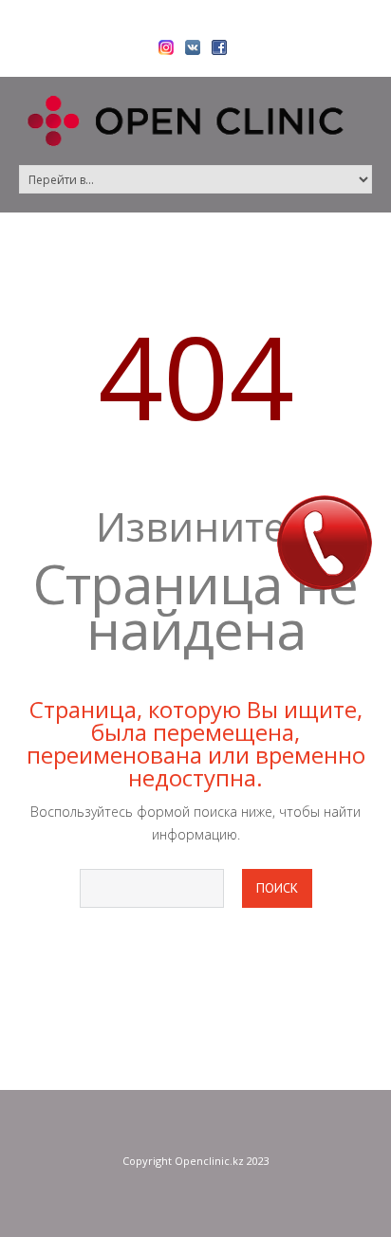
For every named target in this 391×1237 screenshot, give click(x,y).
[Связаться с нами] (324, 542)
